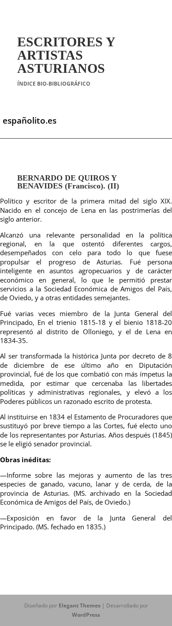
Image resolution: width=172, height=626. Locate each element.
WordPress (86, 614)
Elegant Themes (80, 605)
